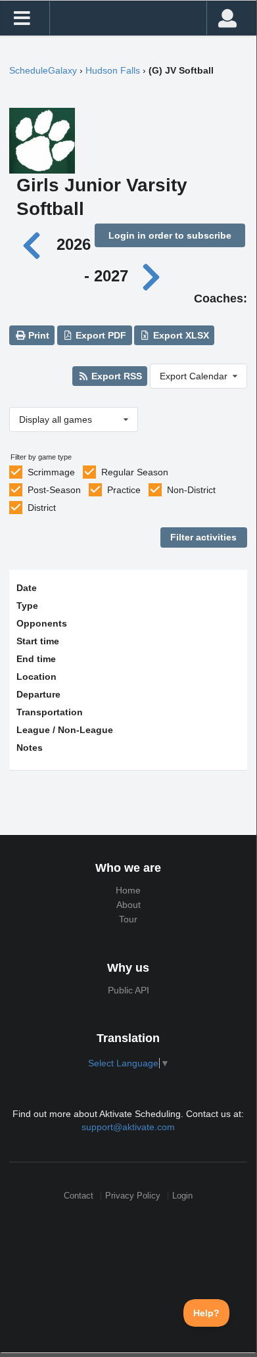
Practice (124, 490)
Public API (128, 990)
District (42, 507)
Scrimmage (51, 472)
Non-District (191, 490)
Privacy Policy (132, 1195)
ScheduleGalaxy (43, 70)
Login (182, 1195)
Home (128, 890)
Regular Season (134, 472)
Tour (128, 919)
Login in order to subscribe (169, 235)
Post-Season (54, 490)
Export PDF (99, 335)
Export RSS (115, 376)
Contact (78, 1195)
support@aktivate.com (128, 1127)
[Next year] (152, 276)
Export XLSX (180, 335)
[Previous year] (34, 244)
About (128, 904)
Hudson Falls (112, 70)
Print (37, 335)
